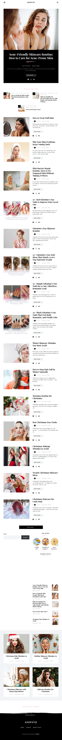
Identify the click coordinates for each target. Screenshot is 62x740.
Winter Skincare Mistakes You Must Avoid (44, 344)
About (22, 727)
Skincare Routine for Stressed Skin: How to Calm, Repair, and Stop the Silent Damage (49, 99)
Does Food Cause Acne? (33, 109)
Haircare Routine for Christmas (45, 690)
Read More (30, 75)
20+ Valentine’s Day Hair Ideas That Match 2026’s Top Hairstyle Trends (44, 257)
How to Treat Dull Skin (43, 118)
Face (35, 107)
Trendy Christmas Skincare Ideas (45, 473)
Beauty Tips (14, 93)
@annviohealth (30, 715)
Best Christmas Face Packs (45, 422)
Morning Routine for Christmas (42, 397)
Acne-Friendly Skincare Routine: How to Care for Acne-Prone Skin (31, 56)
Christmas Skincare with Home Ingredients (16, 690)
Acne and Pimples (31, 105)
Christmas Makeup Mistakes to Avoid (41, 447)
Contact (28, 727)
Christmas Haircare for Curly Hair (43, 500)
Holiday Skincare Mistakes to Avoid (45, 657)
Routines (51, 93)
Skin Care (26, 93)
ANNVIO (31, 2)
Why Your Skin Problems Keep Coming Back (44, 143)
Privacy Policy (37, 727)
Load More (30, 527)
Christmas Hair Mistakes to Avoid (41, 620)
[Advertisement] (16, 553)
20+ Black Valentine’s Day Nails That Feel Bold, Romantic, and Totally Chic (45, 315)
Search (5, 534)
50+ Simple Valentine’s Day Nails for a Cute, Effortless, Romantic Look (45, 286)
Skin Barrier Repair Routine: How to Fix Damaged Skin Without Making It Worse (43, 172)
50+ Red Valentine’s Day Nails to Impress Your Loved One (45, 202)
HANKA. (38, 734)
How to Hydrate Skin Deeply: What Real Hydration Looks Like (20, 96)
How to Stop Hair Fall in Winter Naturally (44, 370)
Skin (20, 93)
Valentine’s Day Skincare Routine (44, 229)
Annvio (28, 65)
